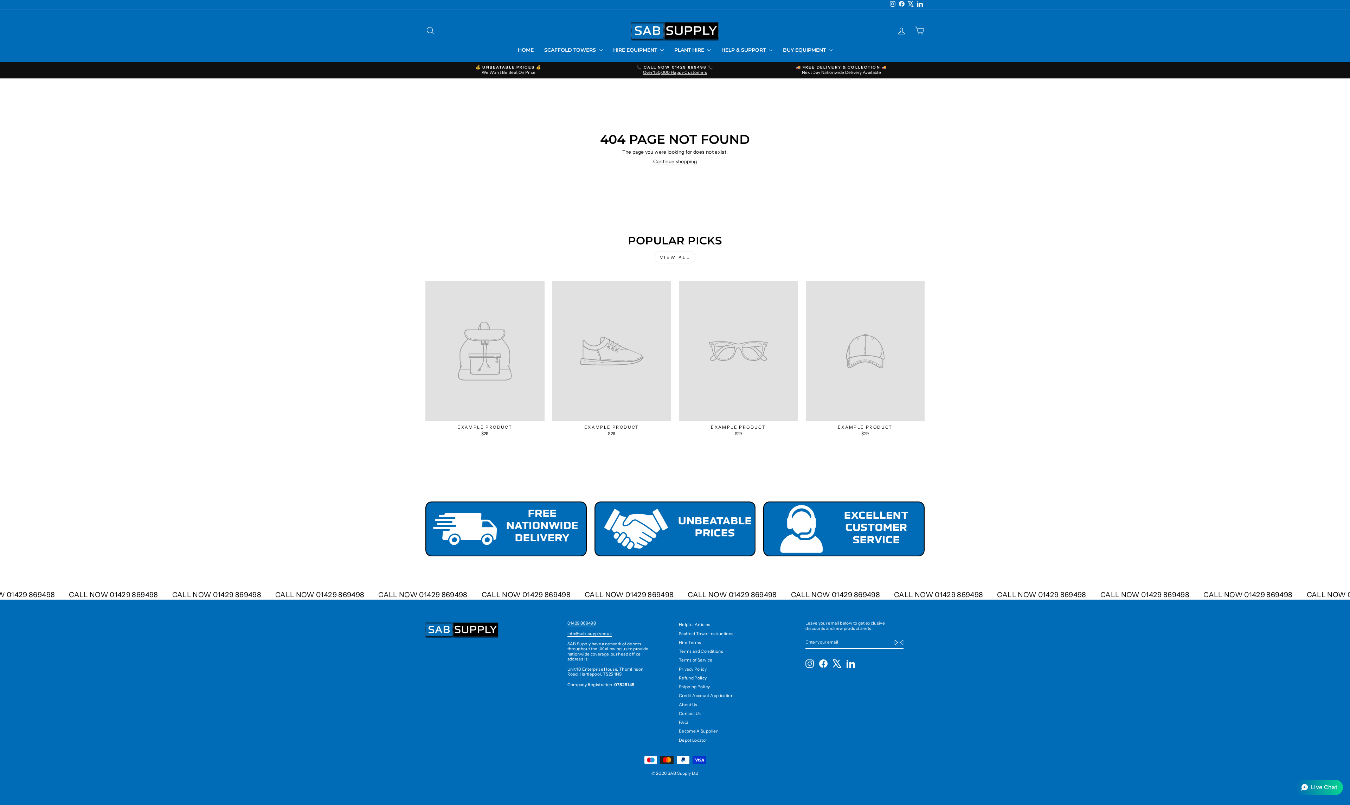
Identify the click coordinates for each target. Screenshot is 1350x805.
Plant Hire (690, 50)
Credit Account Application (706, 695)
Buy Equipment (805, 50)
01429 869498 (581, 623)
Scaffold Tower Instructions (706, 633)
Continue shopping (675, 162)
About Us (688, 704)
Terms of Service (696, 660)
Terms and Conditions (701, 651)
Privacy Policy (693, 669)
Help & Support (744, 50)
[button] (1319, 787)
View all (675, 257)
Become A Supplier (698, 731)
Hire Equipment (635, 50)
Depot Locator (693, 740)
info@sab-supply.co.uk (589, 633)
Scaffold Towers (570, 50)
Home (526, 50)
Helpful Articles (695, 624)
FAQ (683, 722)
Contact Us (690, 713)
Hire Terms (690, 642)
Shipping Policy (694, 686)
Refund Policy (693, 678)
